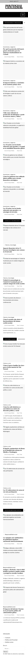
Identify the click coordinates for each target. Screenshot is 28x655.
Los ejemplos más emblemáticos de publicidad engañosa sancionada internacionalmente (13, 539)
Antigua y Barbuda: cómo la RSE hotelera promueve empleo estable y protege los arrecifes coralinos (14, 571)
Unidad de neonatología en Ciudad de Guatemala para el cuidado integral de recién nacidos (14, 281)
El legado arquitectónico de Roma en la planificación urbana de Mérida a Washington (14, 450)
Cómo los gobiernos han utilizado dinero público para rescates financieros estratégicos (13, 178)
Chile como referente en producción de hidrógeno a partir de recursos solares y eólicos (13, 114)
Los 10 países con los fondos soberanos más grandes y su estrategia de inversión (12, 210)
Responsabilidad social (11, 534)
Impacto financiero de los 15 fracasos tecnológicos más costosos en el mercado (14, 250)
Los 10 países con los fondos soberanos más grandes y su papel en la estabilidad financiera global (14, 146)
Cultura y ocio (7, 363)
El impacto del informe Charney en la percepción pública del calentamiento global (13, 610)
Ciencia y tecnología (10, 245)
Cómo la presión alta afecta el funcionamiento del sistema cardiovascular (12, 321)
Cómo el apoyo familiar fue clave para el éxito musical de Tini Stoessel (13, 367)
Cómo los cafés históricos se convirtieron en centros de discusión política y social (11, 408)
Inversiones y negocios (9, 47)
